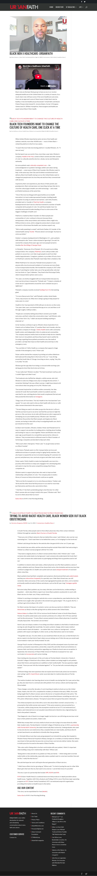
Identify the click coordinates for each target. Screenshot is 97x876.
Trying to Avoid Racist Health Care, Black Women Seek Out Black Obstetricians (48, 517)
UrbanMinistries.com (37, 826)
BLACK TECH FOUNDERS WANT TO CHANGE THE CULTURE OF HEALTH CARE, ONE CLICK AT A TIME (35, 125)
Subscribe (18, 498)
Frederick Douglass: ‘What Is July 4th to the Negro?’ (59, 821)
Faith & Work (53, 57)
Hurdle (31, 232)
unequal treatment (62, 569)
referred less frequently (33, 578)
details (44, 791)
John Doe (55, 858)
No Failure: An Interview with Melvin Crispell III (59, 852)
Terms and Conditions (38, 822)
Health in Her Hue (28, 156)
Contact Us (13, 837)
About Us (34, 813)
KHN (57, 772)
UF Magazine (70, 7)
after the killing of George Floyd (30, 245)
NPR (47, 772)
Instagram (39, 397)
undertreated (73, 576)
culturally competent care (38, 165)
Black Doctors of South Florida (47, 533)
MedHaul (38, 251)
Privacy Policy (35, 819)
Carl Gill (54, 837)
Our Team (34, 816)
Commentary (46, 57)
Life (80, 7)
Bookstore (60, 7)
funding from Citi (45, 290)
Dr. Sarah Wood (34, 674)
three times (21, 609)
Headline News (61, 57)
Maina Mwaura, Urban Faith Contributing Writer (23, 57)
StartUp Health (39, 202)
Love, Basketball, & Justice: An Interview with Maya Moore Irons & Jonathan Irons (59, 842)
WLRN (51, 772)
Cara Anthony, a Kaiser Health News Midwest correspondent (26, 131)
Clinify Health (40, 329)
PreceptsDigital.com (37, 829)
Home (51, 7)
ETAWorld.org (35, 837)
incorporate (30, 654)
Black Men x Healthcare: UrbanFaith (31, 53)
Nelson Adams (22, 613)
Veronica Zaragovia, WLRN (19, 523)
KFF (27, 781)
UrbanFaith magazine (37, 840)
